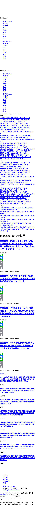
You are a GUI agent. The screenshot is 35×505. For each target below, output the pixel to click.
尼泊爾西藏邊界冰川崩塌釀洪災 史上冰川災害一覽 (15, 118)
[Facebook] (17, 257)
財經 (4, 32)
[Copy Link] (17, 262)
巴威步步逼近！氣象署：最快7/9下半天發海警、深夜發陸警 (17, 227)
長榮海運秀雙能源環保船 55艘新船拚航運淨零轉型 (15, 151)
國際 (4, 29)
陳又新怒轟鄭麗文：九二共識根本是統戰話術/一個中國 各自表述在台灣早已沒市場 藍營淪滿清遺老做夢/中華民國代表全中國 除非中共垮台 (17, 401)
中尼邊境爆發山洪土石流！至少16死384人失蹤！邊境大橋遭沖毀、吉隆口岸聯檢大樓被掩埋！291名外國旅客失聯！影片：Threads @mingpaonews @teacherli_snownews (17, 446)
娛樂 (4, 38)
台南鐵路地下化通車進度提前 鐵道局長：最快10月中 (15, 157)
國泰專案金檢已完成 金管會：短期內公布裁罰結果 (15, 120)
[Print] (17, 268)
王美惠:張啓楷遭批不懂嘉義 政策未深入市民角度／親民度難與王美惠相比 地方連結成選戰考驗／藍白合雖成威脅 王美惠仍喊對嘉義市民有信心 (17, 435)
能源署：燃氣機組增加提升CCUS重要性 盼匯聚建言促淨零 (17, 149)
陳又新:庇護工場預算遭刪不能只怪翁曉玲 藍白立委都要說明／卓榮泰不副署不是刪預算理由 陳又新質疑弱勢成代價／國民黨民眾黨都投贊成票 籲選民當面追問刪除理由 (17, 379)
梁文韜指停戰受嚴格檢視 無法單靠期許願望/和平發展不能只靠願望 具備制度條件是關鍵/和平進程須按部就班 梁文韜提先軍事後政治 (17, 458)
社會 (4, 36)
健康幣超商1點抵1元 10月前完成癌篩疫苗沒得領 (14, 123)
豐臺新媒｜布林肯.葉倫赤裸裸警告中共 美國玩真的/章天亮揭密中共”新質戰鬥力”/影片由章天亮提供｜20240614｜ (17, 345)
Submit (17, 496)
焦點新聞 (5, 23)
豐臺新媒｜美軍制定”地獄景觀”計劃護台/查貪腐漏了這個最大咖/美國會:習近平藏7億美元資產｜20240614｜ (17, 278)
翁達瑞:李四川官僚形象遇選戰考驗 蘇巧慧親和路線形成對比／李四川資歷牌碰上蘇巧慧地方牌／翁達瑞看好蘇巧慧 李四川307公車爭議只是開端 (17, 390)
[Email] (17, 265)
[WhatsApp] (17, 260)
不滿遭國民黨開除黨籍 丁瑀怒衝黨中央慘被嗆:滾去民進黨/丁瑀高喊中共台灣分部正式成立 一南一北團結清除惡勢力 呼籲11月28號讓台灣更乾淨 (17, 424)
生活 (4, 34)
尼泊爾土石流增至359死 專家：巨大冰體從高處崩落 (15, 135)
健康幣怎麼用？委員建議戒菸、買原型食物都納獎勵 (15, 125)
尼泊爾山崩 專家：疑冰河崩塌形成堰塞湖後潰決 (14, 137)
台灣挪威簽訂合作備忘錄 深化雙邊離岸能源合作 (14, 155)
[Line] (17, 255)
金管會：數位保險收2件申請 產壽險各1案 (12, 122)
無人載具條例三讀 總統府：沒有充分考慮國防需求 (15, 127)
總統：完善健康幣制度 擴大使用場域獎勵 (12, 129)
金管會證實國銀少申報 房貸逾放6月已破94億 (13, 143)
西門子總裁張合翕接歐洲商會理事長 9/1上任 (13, 153)
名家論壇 (5, 25)
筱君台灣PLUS (7, 21)
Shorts (5, 30)
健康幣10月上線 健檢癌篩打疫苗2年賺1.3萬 (13, 159)
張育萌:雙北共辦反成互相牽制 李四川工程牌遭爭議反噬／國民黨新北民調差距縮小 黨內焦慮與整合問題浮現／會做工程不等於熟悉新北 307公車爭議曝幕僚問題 (17, 413)
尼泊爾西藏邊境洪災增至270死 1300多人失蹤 (13, 147)
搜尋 (1, 18)
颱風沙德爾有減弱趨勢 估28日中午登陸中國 (12, 145)
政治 (4, 27)
